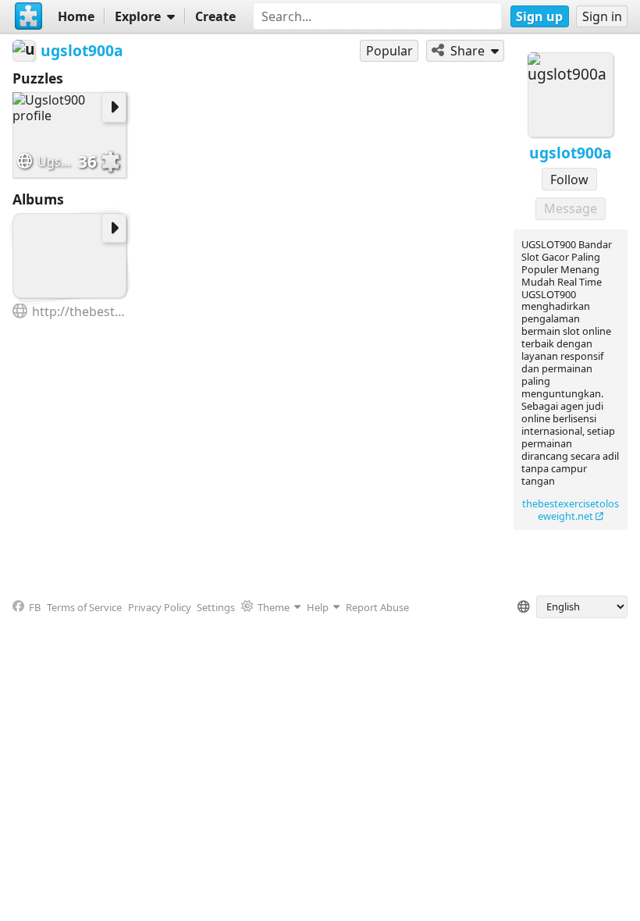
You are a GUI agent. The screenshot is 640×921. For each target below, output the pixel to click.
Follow (569, 179)
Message (570, 208)
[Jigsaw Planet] (28, 16)
